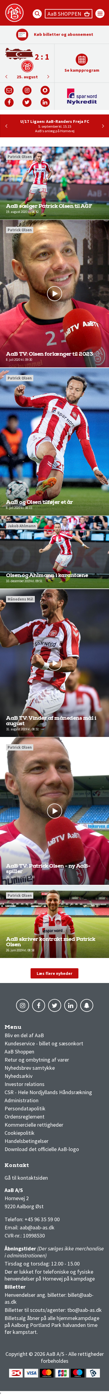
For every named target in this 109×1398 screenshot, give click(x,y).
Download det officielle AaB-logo (42, 1149)
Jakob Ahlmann (22, 526)
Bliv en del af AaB (24, 1035)
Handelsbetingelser (26, 1140)
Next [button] (6, 76)
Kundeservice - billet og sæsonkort (44, 1043)
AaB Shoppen (19, 1051)
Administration (21, 1100)
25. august (27, 77)
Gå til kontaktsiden (26, 1177)
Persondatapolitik (25, 1108)
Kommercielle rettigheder (34, 1124)
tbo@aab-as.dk (84, 1309)
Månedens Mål (20, 599)
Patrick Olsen (20, 156)
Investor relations (25, 1084)
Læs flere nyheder (54, 973)
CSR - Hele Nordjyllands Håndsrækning (48, 1092)
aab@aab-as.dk (37, 1227)
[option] (27, 63)
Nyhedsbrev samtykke (30, 1067)
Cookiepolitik (20, 1132)
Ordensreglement (25, 1116)
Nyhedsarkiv (18, 1075)
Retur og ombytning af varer (37, 1059)
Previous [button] (48, 76)
